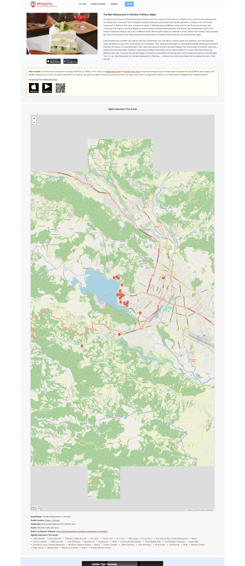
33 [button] (121, 295)
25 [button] (124, 303)
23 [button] (127, 305)
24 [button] (122, 284)
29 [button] (120, 291)
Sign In (129, 4)
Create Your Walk (98, 4)
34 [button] (119, 294)
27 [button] (120, 301)
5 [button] (119, 334)
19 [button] (82, 345)
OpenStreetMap (199, 510)
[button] (34, 118)
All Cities (82, 4)
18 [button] (123, 295)
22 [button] (127, 302)
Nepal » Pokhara (52, 520)
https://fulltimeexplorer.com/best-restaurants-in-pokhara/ (82, 531)
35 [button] (117, 294)
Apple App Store (113, 71)
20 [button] (118, 278)
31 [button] (114, 277)
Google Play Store (132, 71)
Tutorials (114, 4)
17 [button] (116, 276)
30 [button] (163, 277)
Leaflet (189, 510)
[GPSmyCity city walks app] (44, 4)
